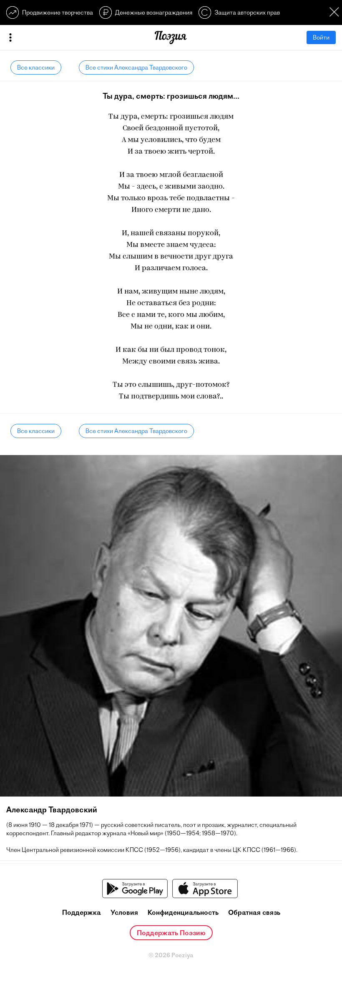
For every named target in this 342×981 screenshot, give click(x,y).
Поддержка (81, 912)
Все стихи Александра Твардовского (136, 67)
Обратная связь (254, 912)
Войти (321, 37)
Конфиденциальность (183, 912)
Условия (124, 912)
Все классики (36, 67)
